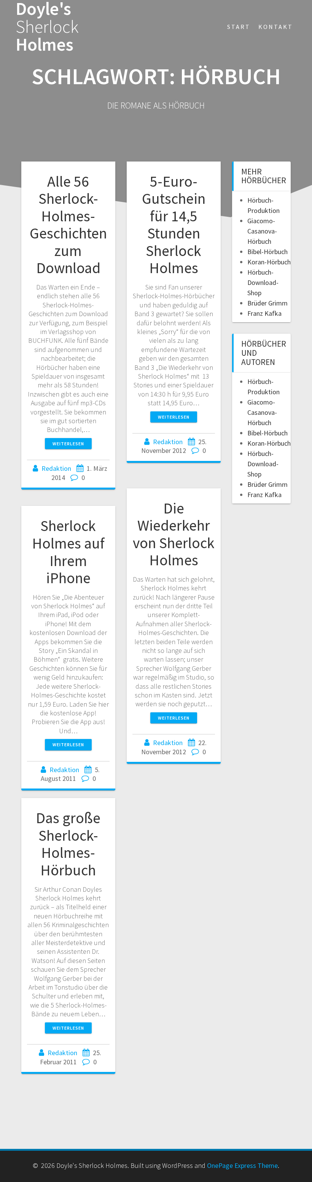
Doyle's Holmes (47, 26)
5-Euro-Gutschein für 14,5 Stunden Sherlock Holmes (173, 225)
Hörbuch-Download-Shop (263, 282)
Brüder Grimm (267, 303)
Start (238, 26)
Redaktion (56, 468)
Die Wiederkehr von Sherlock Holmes (174, 534)
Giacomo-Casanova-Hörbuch (262, 231)
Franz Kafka (264, 313)
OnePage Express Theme (242, 1165)
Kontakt (275, 26)
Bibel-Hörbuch (267, 251)
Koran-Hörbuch (269, 262)
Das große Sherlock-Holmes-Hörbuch (68, 844)
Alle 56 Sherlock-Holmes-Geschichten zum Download (68, 225)
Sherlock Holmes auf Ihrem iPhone (68, 551)
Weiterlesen (68, 443)
